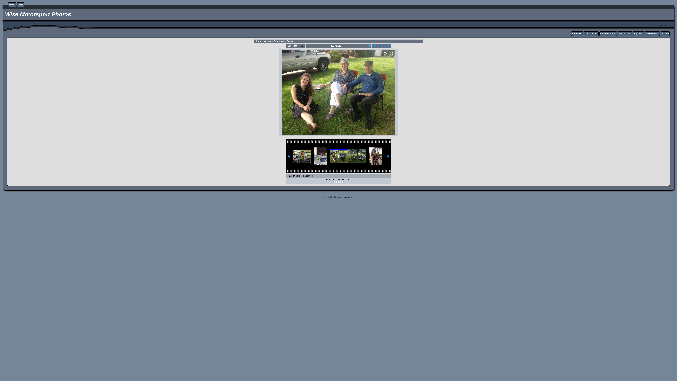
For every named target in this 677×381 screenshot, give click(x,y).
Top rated (638, 33)
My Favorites (652, 33)
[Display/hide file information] (295, 46)
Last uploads (591, 33)
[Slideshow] (302, 46)
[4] (341, 182)
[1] (334, 182)
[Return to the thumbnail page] (289, 46)
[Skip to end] (388, 46)
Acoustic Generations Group (278, 41)
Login (20, 5)
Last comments (608, 33)
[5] (343, 182)
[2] (336, 182)
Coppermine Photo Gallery (343, 197)
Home (12, 5)
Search (665, 33)
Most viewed (625, 33)
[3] (338, 182)
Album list (577, 33)
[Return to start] (368, 46)
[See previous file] (375, 46)
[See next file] (381, 46)
